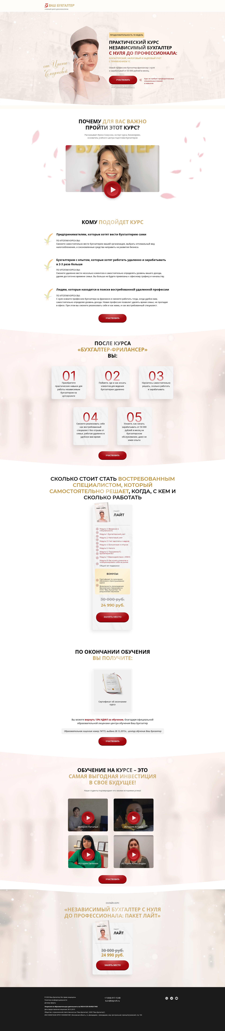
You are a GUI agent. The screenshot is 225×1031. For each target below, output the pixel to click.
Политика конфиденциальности (56, 1000)
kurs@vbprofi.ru (112, 1001)
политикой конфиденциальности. (125, 87)
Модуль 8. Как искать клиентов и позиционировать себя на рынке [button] (114, 561)
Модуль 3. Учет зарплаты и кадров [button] (114, 541)
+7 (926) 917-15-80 (112, 998)
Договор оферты (50, 1003)
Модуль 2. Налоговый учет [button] (111, 538)
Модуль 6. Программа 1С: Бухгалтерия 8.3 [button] (110, 553)
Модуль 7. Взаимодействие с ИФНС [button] (115, 557)
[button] (112, 168)
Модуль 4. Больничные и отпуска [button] (114, 545)
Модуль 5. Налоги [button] (107, 548)
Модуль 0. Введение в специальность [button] (109, 530)
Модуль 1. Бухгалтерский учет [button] (112, 534)
